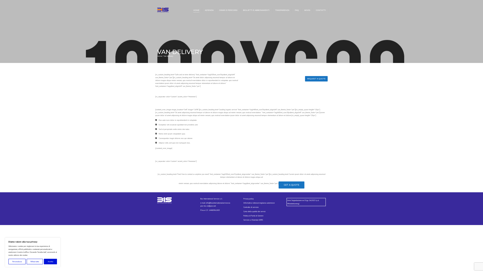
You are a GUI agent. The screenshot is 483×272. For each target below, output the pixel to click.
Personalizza (17, 261)
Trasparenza (282, 10)
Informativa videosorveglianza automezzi (259, 203)
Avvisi (307, 10)
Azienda (209, 10)
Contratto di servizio (251, 207)
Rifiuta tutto (35, 261)
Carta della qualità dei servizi (254, 211)
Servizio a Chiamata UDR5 (253, 220)
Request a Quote (316, 79)
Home (196, 10)
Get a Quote (291, 185)
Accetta (50, 261)
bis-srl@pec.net (210, 206)
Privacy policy (248, 199)
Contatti (321, 10)
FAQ (297, 10)
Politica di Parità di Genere (253, 216)
